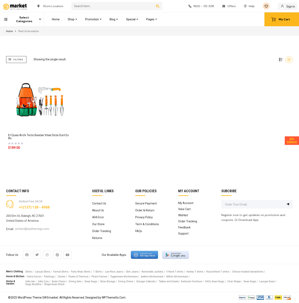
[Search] (157, 6)
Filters (18, 59)
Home (9, 31)
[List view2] (280, 59)
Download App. (249, 220)
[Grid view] (289, 59)
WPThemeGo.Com (113, 297)
